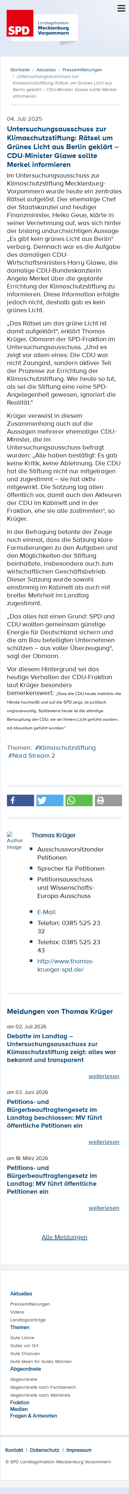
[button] (20, 800)
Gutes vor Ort (24, 1345)
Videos (17, 1312)
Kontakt (14, 1449)
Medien (19, 1408)
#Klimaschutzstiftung (65, 747)
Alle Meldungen (64, 1237)
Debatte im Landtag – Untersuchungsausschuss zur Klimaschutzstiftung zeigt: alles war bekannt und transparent (61, 1047)
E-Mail (46, 911)
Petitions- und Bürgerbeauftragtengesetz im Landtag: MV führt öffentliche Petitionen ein (52, 1179)
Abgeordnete (25, 1368)
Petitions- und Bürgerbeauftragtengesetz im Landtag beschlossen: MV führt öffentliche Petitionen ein (54, 1113)
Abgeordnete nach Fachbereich (43, 1387)
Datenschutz (45, 1449)
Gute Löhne (22, 1337)
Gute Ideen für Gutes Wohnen (41, 1361)
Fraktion (19, 1402)
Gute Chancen (25, 1353)
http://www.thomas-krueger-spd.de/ (65, 965)
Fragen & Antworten (33, 1415)
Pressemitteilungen (30, 1304)
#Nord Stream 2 (31, 755)
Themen (19, 1327)
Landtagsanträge (28, 1319)
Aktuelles (21, 1293)
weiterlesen (104, 1076)
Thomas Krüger (53, 835)
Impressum (79, 1449)
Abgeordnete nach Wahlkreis (40, 1395)
